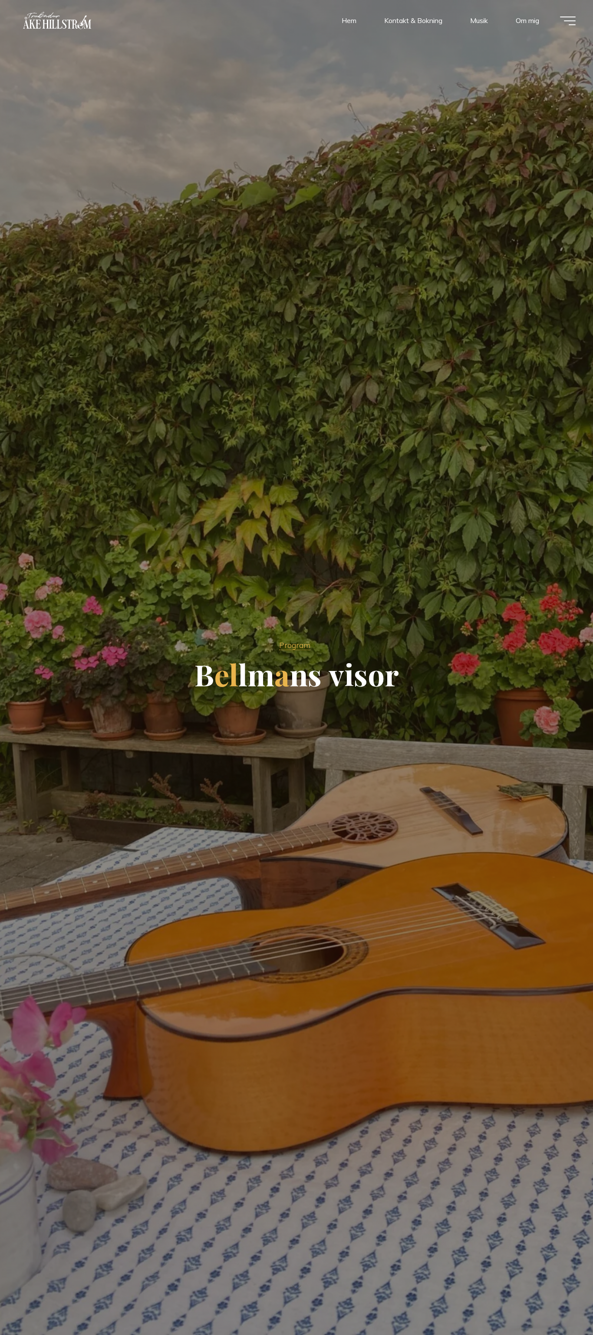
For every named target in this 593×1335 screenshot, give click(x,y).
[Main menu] (568, 21)
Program (294, 645)
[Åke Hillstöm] (57, 20)
